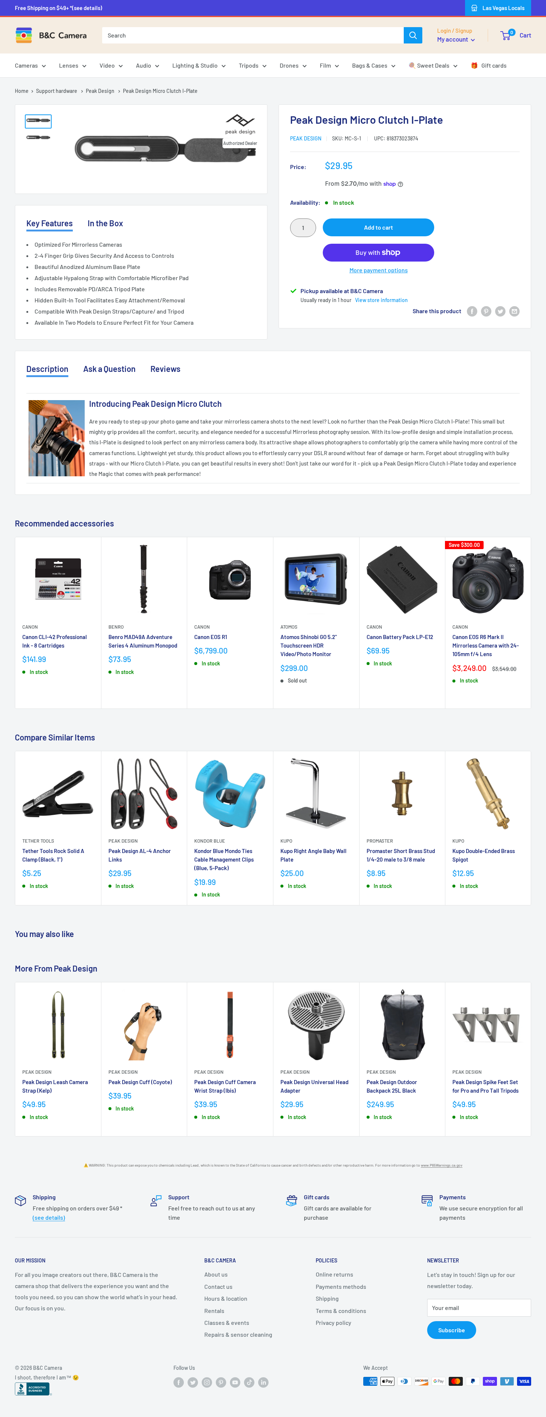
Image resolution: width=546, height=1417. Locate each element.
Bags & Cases (369, 65)
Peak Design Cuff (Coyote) (140, 1082)
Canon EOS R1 (210, 636)
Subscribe (451, 1329)
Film (325, 65)
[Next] (531, 622)
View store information (381, 300)
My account (453, 39)
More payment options (379, 269)
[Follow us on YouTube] (235, 1382)
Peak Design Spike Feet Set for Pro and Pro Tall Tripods (485, 1086)
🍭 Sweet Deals (429, 65)
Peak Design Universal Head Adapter (314, 1086)
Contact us (218, 1286)
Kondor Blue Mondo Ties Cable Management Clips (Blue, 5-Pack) (224, 859)
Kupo (286, 840)
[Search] (413, 35)
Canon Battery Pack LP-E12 (400, 636)
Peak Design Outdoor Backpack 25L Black (392, 1086)
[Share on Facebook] (472, 311)
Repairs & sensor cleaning (238, 1334)
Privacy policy (333, 1322)
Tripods (249, 65)
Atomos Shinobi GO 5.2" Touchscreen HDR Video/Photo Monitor (308, 645)
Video (107, 65)
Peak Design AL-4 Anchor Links (139, 854)
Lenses (68, 65)
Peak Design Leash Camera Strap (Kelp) (55, 1086)
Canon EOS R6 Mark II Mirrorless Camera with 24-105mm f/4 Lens (485, 645)
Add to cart (378, 227)
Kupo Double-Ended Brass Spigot (483, 854)
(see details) (49, 1217)
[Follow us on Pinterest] (221, 1382)
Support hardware (57, 91)
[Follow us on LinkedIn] (263, 1382)
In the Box (105, 223)
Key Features (49, 223)
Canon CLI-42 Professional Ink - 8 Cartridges (54, 641)
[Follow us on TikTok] (249, 1382)
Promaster (380, 840)
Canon (30, 627)
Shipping (327, 1298)
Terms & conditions (341, 1310)
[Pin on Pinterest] (486, 311)
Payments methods (341, 1286)
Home (22, 91)
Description (47, 368)
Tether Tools (38, 840)
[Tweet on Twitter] (500, 311)
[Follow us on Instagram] (207, 1382)
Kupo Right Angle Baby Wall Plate (313, 854)
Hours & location (225, 1298)
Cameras (26, 65)
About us (216, 1274)
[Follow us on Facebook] (178, 1382)
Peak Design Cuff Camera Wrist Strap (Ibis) (225, 1086)
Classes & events (226, 1322)
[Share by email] (514, 311)
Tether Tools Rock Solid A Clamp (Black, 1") (53, 854)
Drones (289, 65)
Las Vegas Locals (503, 7)
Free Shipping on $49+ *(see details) (58, 7)
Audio (143, 65)
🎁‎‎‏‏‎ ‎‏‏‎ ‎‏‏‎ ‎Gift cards (489, 65)
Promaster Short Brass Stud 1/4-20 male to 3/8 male (401, 854)
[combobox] (253, 35)
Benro (116, 627)
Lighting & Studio (195, 65)
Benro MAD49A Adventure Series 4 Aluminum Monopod (142, 641)
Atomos (289, 627)
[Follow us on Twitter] (193, 1382)
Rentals (214, 1310)
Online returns (334, 1274)
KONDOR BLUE (209, 840)
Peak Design (101, 91)
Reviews (165, 368)
